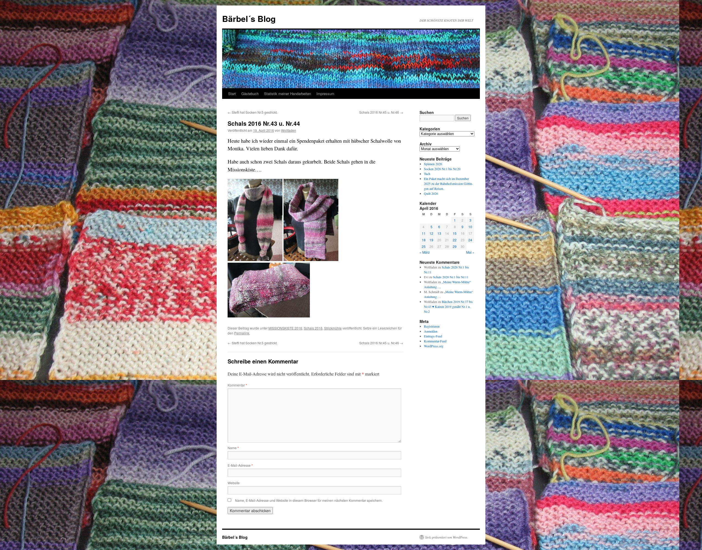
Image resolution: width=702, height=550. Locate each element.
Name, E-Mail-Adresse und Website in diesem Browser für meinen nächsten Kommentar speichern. (309, 500)
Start (232, 93)
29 (455, 246)
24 (470, 239)
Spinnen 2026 (433, 164)
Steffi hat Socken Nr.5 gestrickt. (253, 112)
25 (424, 246)
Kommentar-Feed (435, 341)
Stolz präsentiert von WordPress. (446, 537)
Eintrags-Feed (433, 336)
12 (431, 233)
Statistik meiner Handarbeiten (287, 93)
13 (439, 233)
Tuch (427, 173)
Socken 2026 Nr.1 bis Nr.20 (442, 169)
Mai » (470, 252)
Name (233, 447)
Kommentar (237, 385)
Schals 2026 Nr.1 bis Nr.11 (450, 277)
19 (431, 239)
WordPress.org (433, 346)
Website (234, 482)
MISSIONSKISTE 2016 (285, 328)
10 (470, 226)
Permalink (241, 333)
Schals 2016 (313, 328)
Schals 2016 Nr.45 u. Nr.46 (381, 112)
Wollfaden (288, 130)
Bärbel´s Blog (249, 18)
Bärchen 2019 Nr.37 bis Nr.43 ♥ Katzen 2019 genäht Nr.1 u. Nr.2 (448, 306)
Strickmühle (333, 328)
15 (455, 233)
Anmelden (430, 331)
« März (425, 252)
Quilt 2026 (431, 193)
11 (424, 233)
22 (455, 239)
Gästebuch (250, 93)
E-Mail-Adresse (240, 465)
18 (424, 239)
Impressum (325, 93)
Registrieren (432, 326)
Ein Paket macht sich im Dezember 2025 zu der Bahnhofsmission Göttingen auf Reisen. (448, 183)
